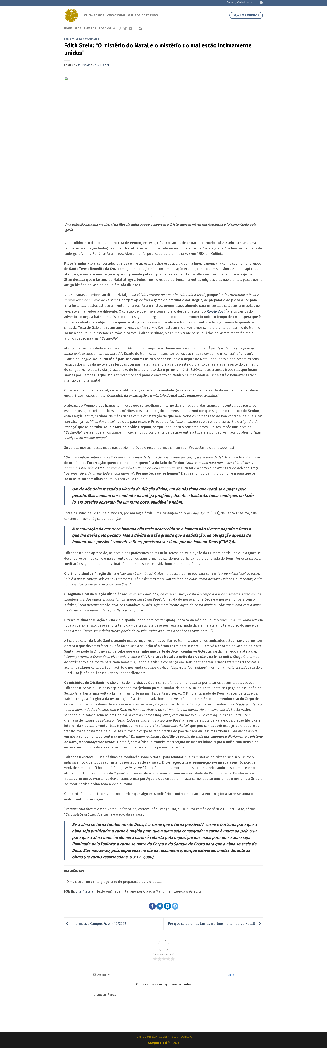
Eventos (90, 28)
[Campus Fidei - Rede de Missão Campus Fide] (71, 15)
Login (230, 975)
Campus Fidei (102, 65)
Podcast (105, 28)
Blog (77, 28)
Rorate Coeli (216, 311)
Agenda (164, 1036)
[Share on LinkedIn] (167, 906)
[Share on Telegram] (175, 906)
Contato (186, 1036)
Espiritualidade (75, 39)
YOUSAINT (92, 39)
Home (68, 28)
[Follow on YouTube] (130, 29)
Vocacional (116, 15)
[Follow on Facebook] (114, 29)
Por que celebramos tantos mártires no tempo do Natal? (212, 924)
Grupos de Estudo (143, 15)
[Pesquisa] (140, 28)
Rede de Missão (146, 1036)
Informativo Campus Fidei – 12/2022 (98, 924)
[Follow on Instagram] (119, 29)
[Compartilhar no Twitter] (160, 906)
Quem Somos (94, 15)
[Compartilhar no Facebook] (152, 906)
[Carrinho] (261, 2)
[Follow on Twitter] (125, 29)
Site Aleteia (84, 891)
